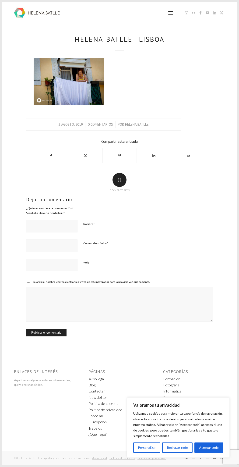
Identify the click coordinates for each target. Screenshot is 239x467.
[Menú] (170, 13)
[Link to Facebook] (200, 12)
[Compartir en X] (85, 155)
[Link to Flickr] (193, 12)
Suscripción (97, 422)
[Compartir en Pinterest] (120, 155)
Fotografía (171, 385)
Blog (91, 385)
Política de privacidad (105, 409)
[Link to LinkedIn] (214, 12)
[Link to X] (221, 12)
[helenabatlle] (37, 12)
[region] (178, 427)
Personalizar (147, 447)
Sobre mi (95, 416)
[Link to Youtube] (207, 12)
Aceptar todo (209, 447)
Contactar (96, 391)
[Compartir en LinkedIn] (154, 155)
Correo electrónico (95, 243)
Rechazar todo (177, 447)
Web (86, 262)
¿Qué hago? (97, 434)
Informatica (172, 391)
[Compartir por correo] (188, 155)
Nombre (89, 224)
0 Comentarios (100, 124)
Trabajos (95, 428)
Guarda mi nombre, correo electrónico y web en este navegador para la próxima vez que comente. (91, 281)
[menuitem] (170, 13)
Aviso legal (96, 379)
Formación (171, 379)
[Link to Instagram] (186, 12)
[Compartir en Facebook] (51, 155)
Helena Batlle (137, 124)
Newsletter (97, 397)
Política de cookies (103, 403)
